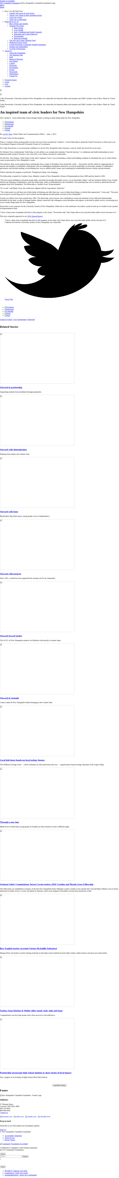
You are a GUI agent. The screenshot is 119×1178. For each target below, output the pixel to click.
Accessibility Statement (13, 1136)
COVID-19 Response (17, 49)
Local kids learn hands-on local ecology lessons (22, 760)
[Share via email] (7, 128)
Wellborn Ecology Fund (18, 43)
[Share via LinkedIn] (9, 126)
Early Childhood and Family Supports (28, 32)
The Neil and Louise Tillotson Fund (22, 40)
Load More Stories (59, 1085)
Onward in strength (9, 698)
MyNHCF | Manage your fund (16, 1171)
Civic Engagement (20, 320)
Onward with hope (9, 511)
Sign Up (3, 1130)
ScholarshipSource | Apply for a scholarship (21, 1175)
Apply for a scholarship (17, 20)
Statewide (31, 320)
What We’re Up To (12, 22)
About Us (8, 51)
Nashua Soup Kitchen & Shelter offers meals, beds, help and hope (31, 1010)
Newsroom (13, 72)
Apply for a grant (15, 17)
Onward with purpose (10, 574)
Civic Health (18, 30)
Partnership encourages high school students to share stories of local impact (35, 1073)
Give (6, 84)
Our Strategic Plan (16, 55)
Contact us (4, 1113)
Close (3, 1154)
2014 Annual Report (34, 216)
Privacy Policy (10, 1140)
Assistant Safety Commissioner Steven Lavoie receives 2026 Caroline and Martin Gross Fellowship (46, 884)
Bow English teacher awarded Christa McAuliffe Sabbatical (28, 948)
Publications (13, 74)
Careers (12, 63)
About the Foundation (17, 53)
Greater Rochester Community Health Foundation (27, 45)
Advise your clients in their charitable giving (25, 15)
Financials (13, 65)
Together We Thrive (16, 26)
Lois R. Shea (7, 134)
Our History (13, 61)
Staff (11, 57)
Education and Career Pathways (25, 34)
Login (7, 82)
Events (11, 70)
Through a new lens (9, 822)
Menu (2, 5)
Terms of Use (10, 1138)
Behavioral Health (20, 38)
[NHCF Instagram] (9, 124)
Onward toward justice (11, 636)
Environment (18, 36)
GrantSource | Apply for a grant (16, 1173)
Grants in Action (6, 320)
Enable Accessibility (7, 1)
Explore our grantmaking (18, 47)
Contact (7, 86)
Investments (13, 68)
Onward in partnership (11, 387)
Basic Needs (18, 28)
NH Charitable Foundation (10, 3)
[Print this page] (7, 130)
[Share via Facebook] (9, 122)
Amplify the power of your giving (21, 13)
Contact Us (13, 76)
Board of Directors (16, 59)
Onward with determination (13, 449)
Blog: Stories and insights (18, 24)
